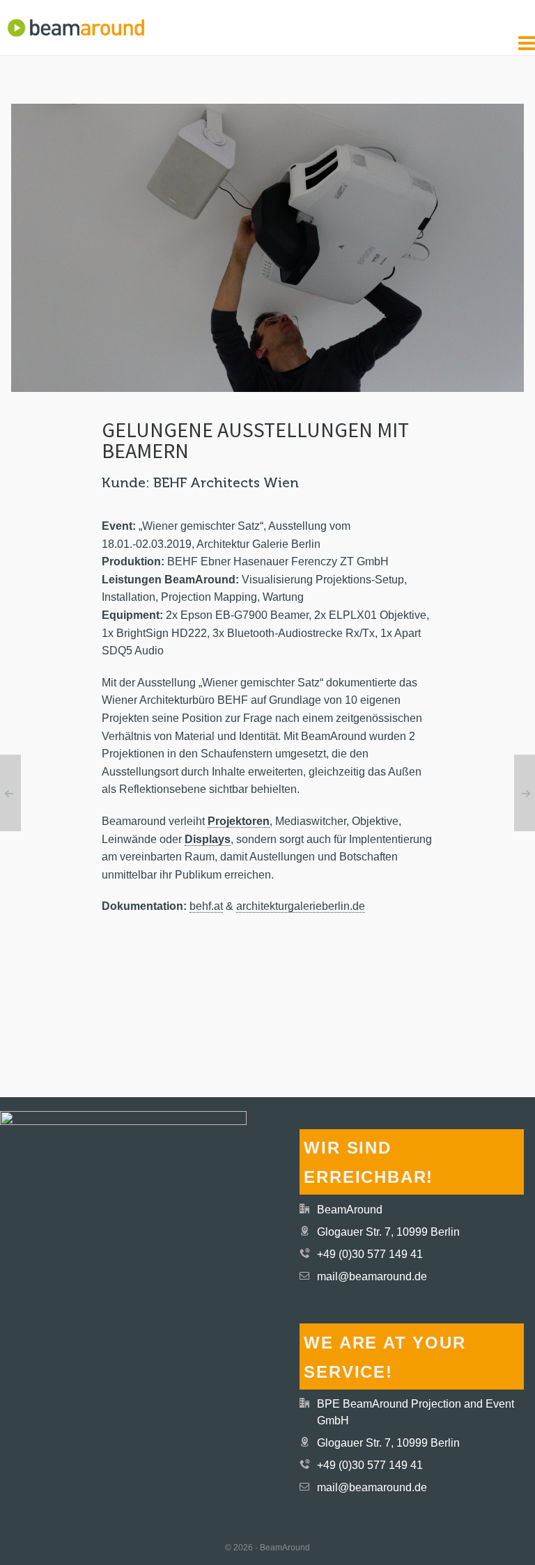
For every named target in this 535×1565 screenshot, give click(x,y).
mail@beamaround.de (372, 1276)
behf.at (206, 906)
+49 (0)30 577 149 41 (370, 1254)
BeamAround (349, 1210)
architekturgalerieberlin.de (300, 906)
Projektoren (239, 821)
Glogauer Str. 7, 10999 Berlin (388, 1232)
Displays (208, 839)
